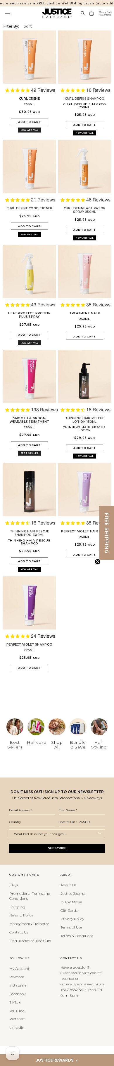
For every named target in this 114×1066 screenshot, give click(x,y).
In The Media (71, 902)
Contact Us (18, 932)
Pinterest (17, 1019)
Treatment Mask (84, 313)
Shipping (17, 907)
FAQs (13, 885)
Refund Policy (21, 915)
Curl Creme (29, 99)
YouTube (16, 1011)
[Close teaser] (98, 562)
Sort (28, 26)
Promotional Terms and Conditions (30, 896)
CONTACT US (71, 958)
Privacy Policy (72, 918)
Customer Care (24, 875)
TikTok (14, 1002)
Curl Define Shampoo (85, 99)
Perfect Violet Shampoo (29, 644)
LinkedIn (16, 1027)
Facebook (17, 994)
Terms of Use (71, 927)
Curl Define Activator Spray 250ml (85, 210)
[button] (57, 1060)
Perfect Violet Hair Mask (84, 531)
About (66, 875)
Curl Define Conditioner (29, 208)
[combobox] (55, 834)
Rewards (16, 977)
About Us (68, 885)
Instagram (18, 985)
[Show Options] (100, 834)
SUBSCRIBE (57, 848)
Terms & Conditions (77, 935)
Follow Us (19, 958)
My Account (19, 968)
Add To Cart (29, 121)
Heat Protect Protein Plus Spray (29, 315)
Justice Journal (73, 893)
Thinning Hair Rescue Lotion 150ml (84, 420)
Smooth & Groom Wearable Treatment (29, 420)
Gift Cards (69, 910)
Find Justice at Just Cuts (30, 940)
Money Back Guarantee (29, 923)
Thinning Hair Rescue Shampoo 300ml (29, 533)
